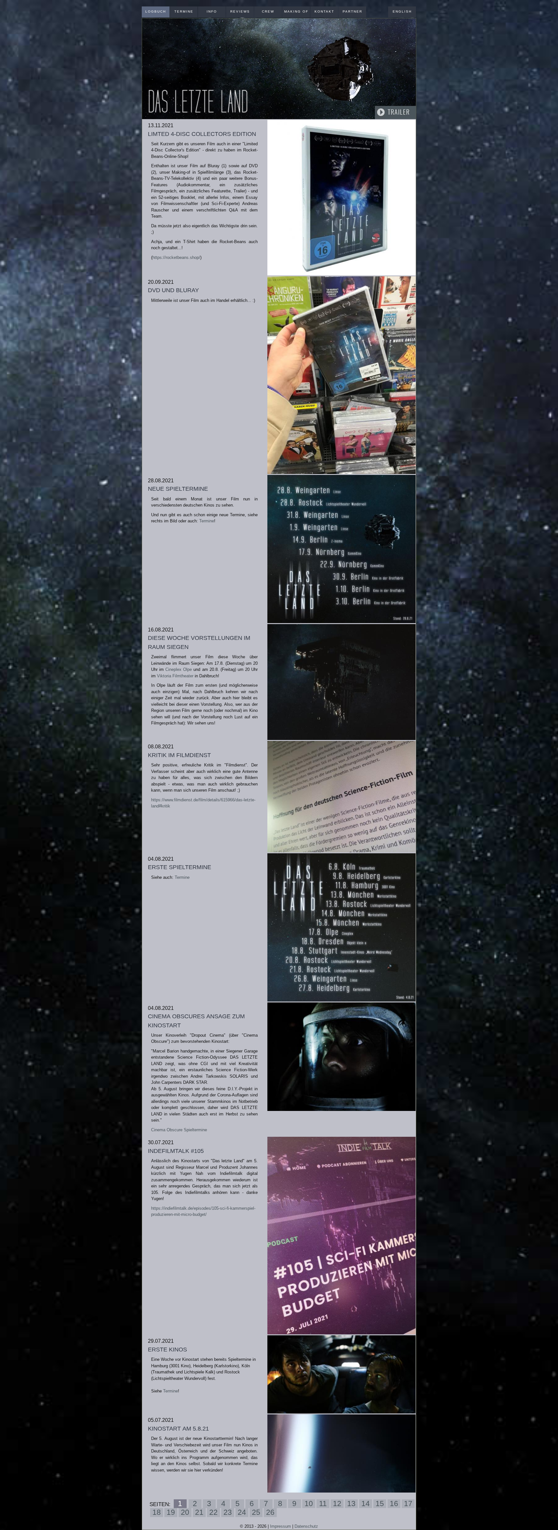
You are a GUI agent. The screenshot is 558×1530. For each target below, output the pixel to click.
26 (270, 1512)
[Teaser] (279, 68)
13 (351, 1503)
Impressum (280, 1526)
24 (242, 1512)
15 (380, 1503)
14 (365, 1503)
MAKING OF (296, 11)
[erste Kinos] (341, 1374)
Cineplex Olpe (178, 669)
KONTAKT (324, 11)
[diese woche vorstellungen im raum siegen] (341, 682)
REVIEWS (240, 11)
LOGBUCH (155, 11)
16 (394, 1503)
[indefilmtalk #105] (341, 1235)
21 (199, 1512)
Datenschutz (306, 1526)
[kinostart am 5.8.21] (341, 1453)
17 (408, 1503)
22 (213, 1512)
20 (185, 1512)
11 (323, 1503)
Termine (206, 521)
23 (227, 1512)
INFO (212, 11)
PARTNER (352, 11)
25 (256, 1512)
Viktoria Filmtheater (175, 675)
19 (171, 1512)
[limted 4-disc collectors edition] (341, 197)
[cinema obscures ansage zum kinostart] (341, 1056)
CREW (268, 11)
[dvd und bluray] (341, 375)
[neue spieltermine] (341, 549)
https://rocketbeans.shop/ (176, 257)
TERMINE (183, 11)
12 (337, 1503)
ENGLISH (402, 11)
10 (309, 1503)
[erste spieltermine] (341, 927)
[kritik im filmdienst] (341, 796)
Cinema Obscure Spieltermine (179, 1129)
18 (156, 1512)
